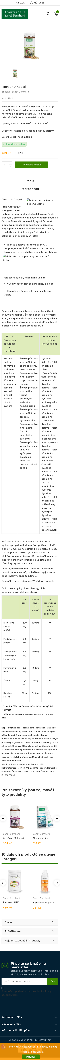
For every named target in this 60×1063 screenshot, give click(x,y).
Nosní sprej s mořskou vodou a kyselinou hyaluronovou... (43, 838)
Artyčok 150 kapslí (13, 838)
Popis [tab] (30, 181)
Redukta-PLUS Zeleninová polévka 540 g (14, 902)
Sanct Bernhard (20, 91)
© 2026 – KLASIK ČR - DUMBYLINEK (30, 1040)
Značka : (6, 91)
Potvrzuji (30, 1056)
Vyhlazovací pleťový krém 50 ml (45, 902)
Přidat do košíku (32, 164)
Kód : (4, 98)
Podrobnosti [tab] (30, 189)
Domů (8, 922)
